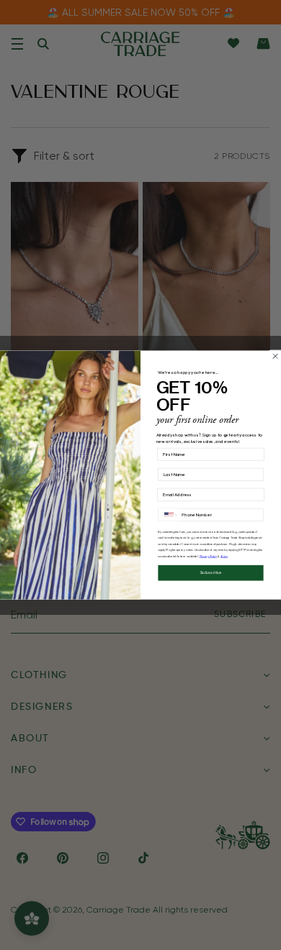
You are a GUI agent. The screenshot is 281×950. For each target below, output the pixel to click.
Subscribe (211, 573)
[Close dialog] (275, 356)
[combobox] (169, 514)
